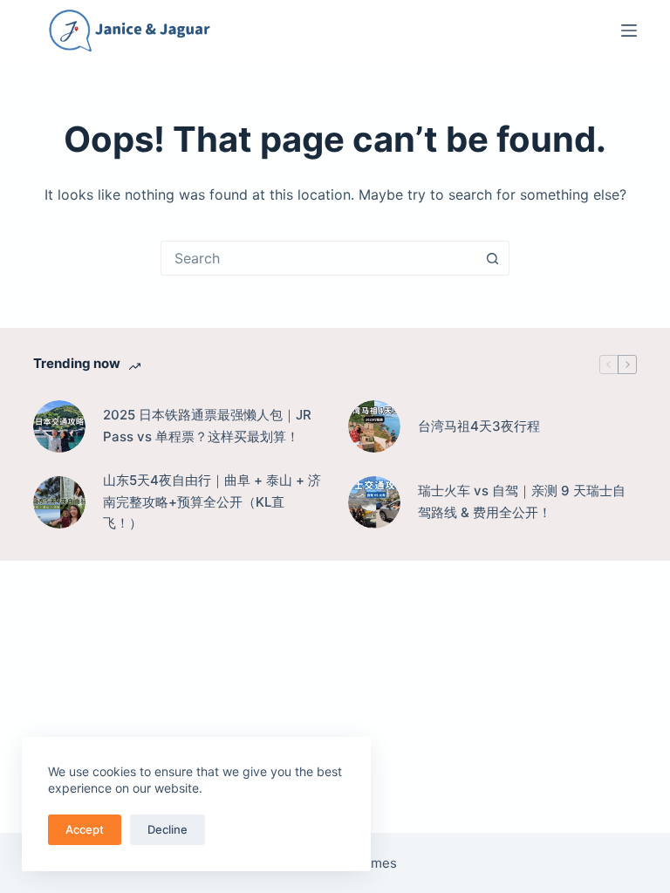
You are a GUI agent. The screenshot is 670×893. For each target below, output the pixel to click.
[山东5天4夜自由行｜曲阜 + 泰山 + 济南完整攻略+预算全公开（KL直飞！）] (59, 502)
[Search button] (492, 258)
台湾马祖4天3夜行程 (479, 426)
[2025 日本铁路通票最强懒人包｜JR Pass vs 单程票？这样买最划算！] (59, 426)
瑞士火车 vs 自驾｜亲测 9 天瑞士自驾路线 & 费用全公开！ (522, 501)
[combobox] (318, 258)
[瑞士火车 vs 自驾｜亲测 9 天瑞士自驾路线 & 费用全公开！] (374, 502)
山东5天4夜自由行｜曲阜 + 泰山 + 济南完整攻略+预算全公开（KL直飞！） (212, 502)
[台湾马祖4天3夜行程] (374, 426)
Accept (84, 829)
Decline (167, 829)
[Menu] (629, 30)
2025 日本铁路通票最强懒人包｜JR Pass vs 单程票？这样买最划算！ (207, 425)
